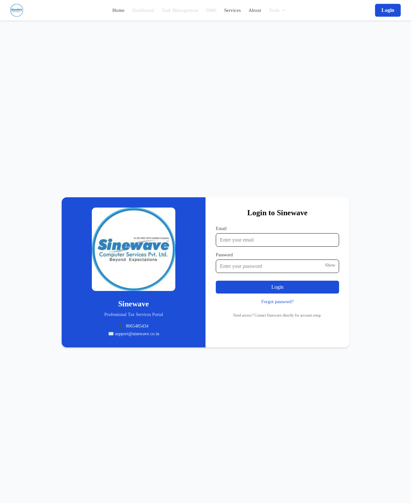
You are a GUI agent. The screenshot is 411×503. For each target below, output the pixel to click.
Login (387, 10)
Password (224, 254)
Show (330, 265)
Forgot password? (277, 301)
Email (221, 228)
